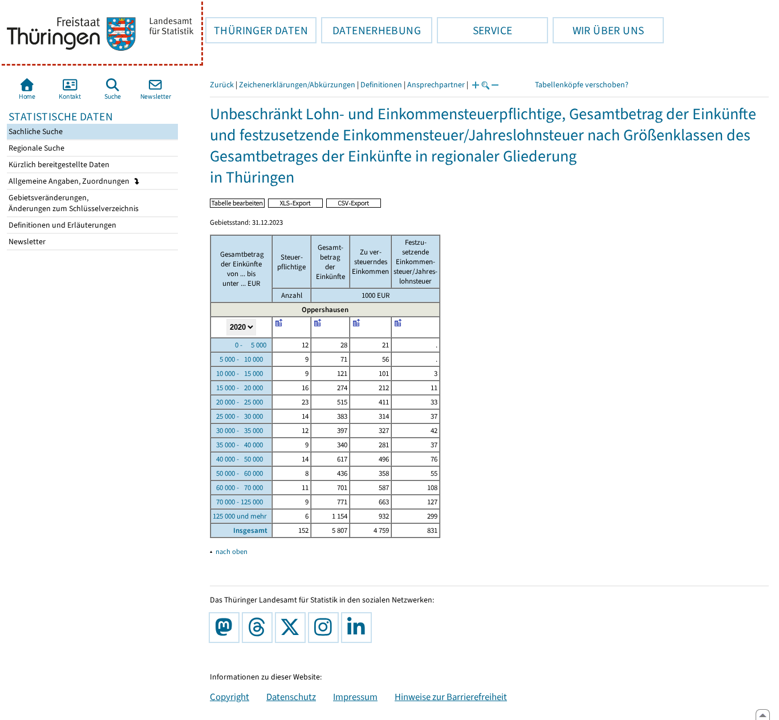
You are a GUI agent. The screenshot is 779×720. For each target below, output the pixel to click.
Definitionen (381, 84)
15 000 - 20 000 (238, 388)
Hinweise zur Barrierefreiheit (451, 696)
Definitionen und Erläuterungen (61, 225)
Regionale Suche (35, 148)
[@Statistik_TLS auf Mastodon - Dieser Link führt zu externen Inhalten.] (226, 627)
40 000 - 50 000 (238, 459)
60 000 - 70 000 (238, 487)
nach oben (232, 551)
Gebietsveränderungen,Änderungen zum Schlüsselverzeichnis (73, 203)
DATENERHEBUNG (371, 30)
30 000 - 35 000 (238, 430)
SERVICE (474, 30)
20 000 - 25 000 (238, 402)
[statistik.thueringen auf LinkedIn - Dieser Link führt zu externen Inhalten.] (358, 627)
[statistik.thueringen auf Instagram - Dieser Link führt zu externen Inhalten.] (325, 627)
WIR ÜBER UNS (598, 30)
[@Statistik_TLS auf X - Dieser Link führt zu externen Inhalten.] (292, 627)
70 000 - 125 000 (238, 502)
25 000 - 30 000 (238, 416)
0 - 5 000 (239, 345)
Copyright (229, 696)
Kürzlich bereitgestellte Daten (58, 164)
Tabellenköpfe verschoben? (581, 84)
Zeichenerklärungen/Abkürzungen (297, 84)
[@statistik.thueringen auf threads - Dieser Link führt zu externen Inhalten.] (259, 627)
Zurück (222, 84)
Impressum (355, 696)
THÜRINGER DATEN (256, 30)
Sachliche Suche (35, 131)
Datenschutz (291, 696)
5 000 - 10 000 (238, 359)
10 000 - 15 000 (238, 373)
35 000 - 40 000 (238, 445)
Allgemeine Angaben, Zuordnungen (70, 181)
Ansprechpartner (436, 84)
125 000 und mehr (240, 516)
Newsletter (26, 241)
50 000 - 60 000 (238, 473)
